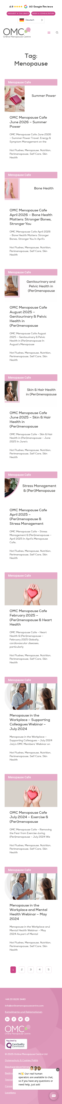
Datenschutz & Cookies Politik (21, 1060)
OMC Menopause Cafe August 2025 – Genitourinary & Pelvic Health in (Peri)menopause (28, 316)
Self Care (35, 153)
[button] (57, 32)
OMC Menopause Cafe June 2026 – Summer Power (28, 122)
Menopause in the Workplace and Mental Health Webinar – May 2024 (28, 912)
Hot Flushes (16, 150)
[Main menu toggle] (48, 32)
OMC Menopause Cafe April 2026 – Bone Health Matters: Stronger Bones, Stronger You (31, 217)
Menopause (32, 150)
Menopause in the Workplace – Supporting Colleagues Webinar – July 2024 (30, 722)
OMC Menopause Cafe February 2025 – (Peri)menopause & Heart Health (31, 618)
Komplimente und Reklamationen (23, 1012)
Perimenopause (19, 153)
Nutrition (45, 150)
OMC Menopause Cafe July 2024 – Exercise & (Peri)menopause (29, 817)
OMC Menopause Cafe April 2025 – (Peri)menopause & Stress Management (28, 517)
